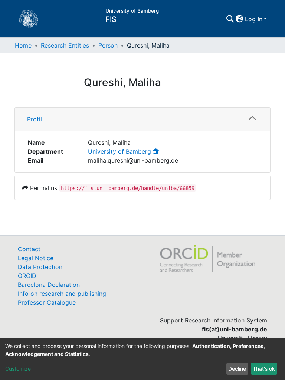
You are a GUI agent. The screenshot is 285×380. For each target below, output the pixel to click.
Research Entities (65, 45)
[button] (239, 18)
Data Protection (40, 267)
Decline (237, 369)
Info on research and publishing (62, 293)
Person (108, 45)
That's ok (264, 369)
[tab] (142, 119)
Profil (34, 119)
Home (23, 45)
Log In (253, 19)
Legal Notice (35, 258)
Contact (29, 249)
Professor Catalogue (47, 302)
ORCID (27, 275)
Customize (18, 369)
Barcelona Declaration (49, 284)
